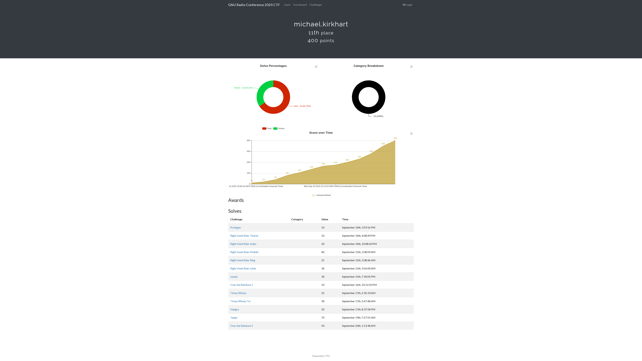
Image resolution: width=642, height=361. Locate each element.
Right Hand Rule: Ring (242, 260)
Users (287, 4)
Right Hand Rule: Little (243, 268)
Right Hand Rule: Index (243, 243)
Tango (233, 317)
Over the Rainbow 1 (241, 284)
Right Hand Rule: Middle (244, 252)
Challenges (315, 4)
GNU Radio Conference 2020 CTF (254, 5)
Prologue (235, 227)
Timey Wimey (238, 292)
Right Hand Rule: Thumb (244, 235)
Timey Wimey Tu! (240, 301)
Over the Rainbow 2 (241, 325)
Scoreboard (300, 4)
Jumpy (234, 276)
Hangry (234, 309)
